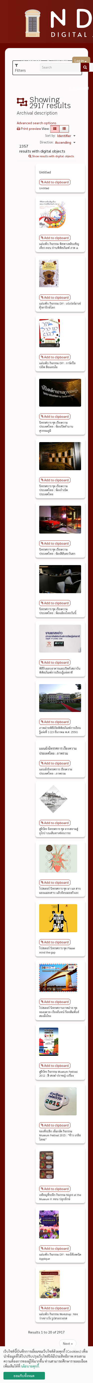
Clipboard (81, 88)
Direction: (47, 142)
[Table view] (64, 129)
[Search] (85, 67)
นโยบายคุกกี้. (30, 1366)
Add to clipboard (56, 182)
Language (33, 61)
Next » (68, 1343)
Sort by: (50, 135)
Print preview (30, 128)
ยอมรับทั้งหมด (24, 1375)
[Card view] (55, 129)
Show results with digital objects (52, 156)
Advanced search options (36, 123)
